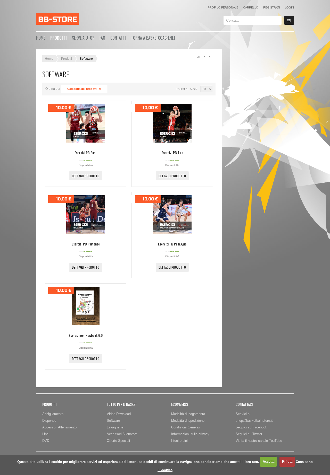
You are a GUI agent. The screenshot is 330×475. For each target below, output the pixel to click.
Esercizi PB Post (86, 152)
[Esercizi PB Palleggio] (172, 233)
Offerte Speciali (118, 441)
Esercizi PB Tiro (172, 152)
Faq (102, 38)
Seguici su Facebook (251, 427)
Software (113, 421)
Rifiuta (287, 461)
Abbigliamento (52, 414)
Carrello (250, 7)
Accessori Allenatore (122, 434)
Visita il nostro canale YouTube (259, 441)
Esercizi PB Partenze (86, 244)
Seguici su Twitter (249, 434)
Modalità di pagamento (188, 414)
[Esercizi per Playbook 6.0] (86, 324)
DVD (45, 441)
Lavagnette (115, 427)
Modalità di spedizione (187, 421)
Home (40, 38)
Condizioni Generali (185, 427)
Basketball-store (57, 19)
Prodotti (58, 38)
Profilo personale (223, 7)
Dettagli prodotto (85, 176)
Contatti (118, 38)
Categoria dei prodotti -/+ (84, 88)
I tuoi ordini (179, 441)
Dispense (49, 421)
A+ (199, 57)
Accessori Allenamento (59, 427)
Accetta (268, 461)
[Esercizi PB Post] (85, 141)
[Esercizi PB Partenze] (85, 233)
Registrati (271, 7)
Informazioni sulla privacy (190, 434)
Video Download (119, 414)
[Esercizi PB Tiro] (172, 141)
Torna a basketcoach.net (153, 38)
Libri (45, 434)
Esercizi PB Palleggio (172, 244)
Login (289, 7)
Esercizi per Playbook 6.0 (86, 335)
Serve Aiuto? (83, 38)
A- (210, 57)
